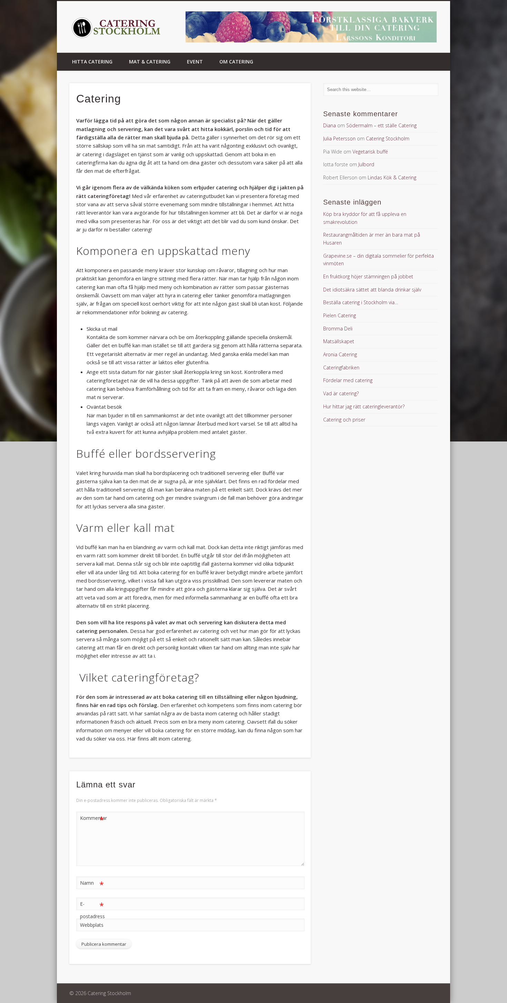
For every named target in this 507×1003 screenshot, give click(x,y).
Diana (329, 125)
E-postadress (92, 910)
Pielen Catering (339, 315)
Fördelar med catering (347, 380)
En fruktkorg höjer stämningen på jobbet (368, 276)
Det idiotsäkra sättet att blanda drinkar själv (372, 289)
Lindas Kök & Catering (392, 177)
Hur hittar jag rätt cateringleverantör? (364, 406)
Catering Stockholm (387, 138)
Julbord (366, 164)
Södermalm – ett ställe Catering (381, 125)
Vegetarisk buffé (370, 151)
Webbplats (91, 925)
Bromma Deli (337, 328)
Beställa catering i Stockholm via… (360, 302)
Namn (92, 884)
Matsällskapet (338, 341)
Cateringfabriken (341, 367)
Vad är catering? (341, 393)
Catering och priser (344, 419)
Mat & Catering (149, 61)
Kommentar (92, 819)
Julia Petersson (339, 138)
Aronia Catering (340, 354)
